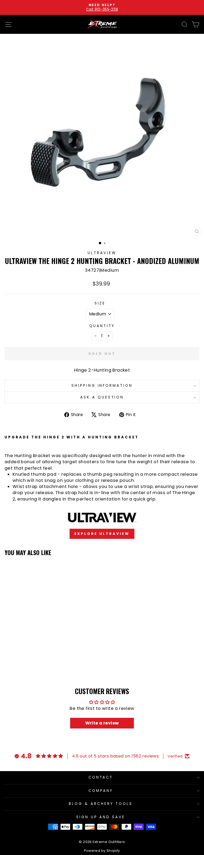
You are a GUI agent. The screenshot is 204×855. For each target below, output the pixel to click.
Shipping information (102, 385)
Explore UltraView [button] (101, 533)
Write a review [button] (102, 723)
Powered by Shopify (102, 850)
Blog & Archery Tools (101, 803)
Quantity (102, 326)
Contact (100, 777)
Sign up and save (100, 817)
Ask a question (102, 397)
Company (100, 790)
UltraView (102, 252)
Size (100, 303)
